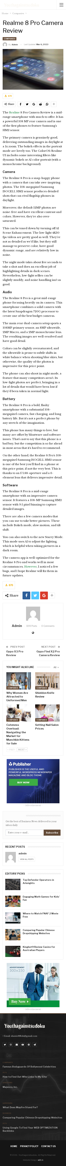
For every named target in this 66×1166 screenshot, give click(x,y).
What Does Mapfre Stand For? (20, 1107)
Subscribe (52, 832)
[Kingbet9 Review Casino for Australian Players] (12, 951)
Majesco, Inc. (10, 1087)
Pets (5, 1073)
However (30, 566)
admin (22, 853)
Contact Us (48, 1146)
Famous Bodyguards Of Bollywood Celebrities (29, 1066)
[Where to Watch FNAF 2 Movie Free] (12, 918)
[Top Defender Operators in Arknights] (12, 884)
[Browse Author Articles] (33, 614)
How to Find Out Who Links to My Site (25, 1076)
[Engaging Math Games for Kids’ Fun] (12, 901)
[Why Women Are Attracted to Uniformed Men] (18, 681)
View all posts (26, 859)
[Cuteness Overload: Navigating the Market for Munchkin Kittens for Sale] (18, 713)
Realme (14, 112)
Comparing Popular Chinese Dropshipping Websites (32, 1117)
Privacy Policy (29, 1146)
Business (7, 1113)
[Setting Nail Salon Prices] (47, 713)
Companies (9, 39)
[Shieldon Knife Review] (47, 681)
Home (13, 1146)
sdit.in (40, 1160)
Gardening (7, 1083)
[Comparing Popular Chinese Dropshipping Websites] (12, 934)
